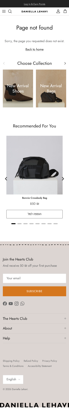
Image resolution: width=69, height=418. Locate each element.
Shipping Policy (11, 361)
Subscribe (35, 291)
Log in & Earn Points (34, 3)
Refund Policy (31, 361)
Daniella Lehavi (20, 389)
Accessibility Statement (39, 366)
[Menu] (4, 11)
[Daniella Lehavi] (34, 11)
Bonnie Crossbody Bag (34, 197)
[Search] (12, 11)
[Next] (62, 178)
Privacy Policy (49, 361)
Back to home (34, 49)
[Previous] (6, 178)
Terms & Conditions (13, 366)
